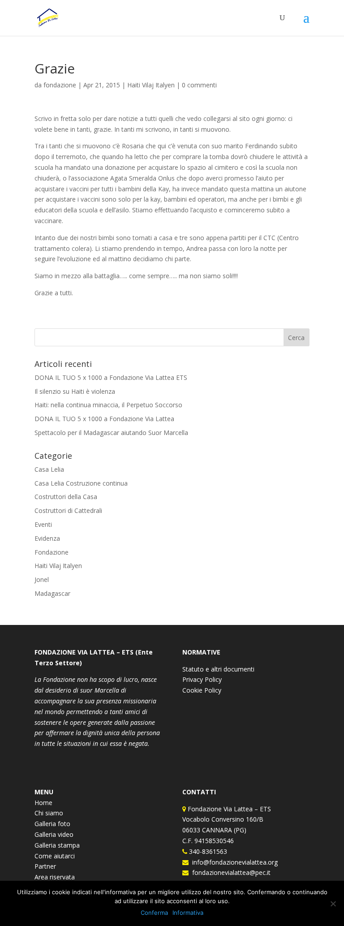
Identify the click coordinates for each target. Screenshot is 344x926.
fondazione (59, 85)
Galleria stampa (57, 845)
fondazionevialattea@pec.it (230, 872)
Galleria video (53, 834)
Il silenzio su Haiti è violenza (74, 391)
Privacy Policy (202, 679)
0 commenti (199, 85)
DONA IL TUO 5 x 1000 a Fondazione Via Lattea (104, 418)
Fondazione (51, 552)
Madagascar (52, 593)
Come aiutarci (54, 856)
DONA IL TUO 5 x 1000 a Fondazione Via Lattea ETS (110, 377)
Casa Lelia (49, 469)
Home (43, 802)
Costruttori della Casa (65, 496)
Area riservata (54, 877)
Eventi (43, 524)
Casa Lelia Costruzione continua (81, 483)
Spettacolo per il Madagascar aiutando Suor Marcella (111, 432)
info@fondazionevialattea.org (233, 862)
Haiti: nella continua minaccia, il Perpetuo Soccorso (108, 405)
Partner (45, 866)
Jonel (41, 579)
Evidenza (47, 538)
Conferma (154, 912)
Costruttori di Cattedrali (68, 510)
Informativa (187, 912)
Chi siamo (48, 813)
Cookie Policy (201, 690)
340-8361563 (207, 851)
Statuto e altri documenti (218, 669)
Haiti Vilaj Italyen (151, 85)
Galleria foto (52, 823)
